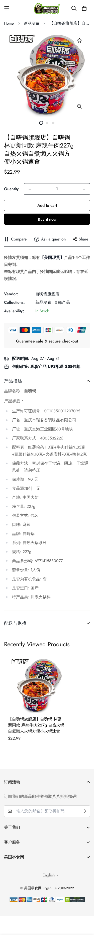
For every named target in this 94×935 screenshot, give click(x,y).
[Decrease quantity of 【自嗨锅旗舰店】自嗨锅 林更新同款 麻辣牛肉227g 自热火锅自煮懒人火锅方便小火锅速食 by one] (30, 189)
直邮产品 (62, 302)
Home (9, 23)
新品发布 (31, 23)
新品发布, (44, 302)
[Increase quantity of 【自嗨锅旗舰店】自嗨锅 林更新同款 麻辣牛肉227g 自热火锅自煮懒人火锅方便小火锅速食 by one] (84, 189)
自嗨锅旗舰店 (47, 294)
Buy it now (47, 219)
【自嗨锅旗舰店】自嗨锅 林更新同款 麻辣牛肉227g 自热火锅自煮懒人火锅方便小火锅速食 (36, 725)
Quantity (11, 189)
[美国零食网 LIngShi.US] (47, 8)
